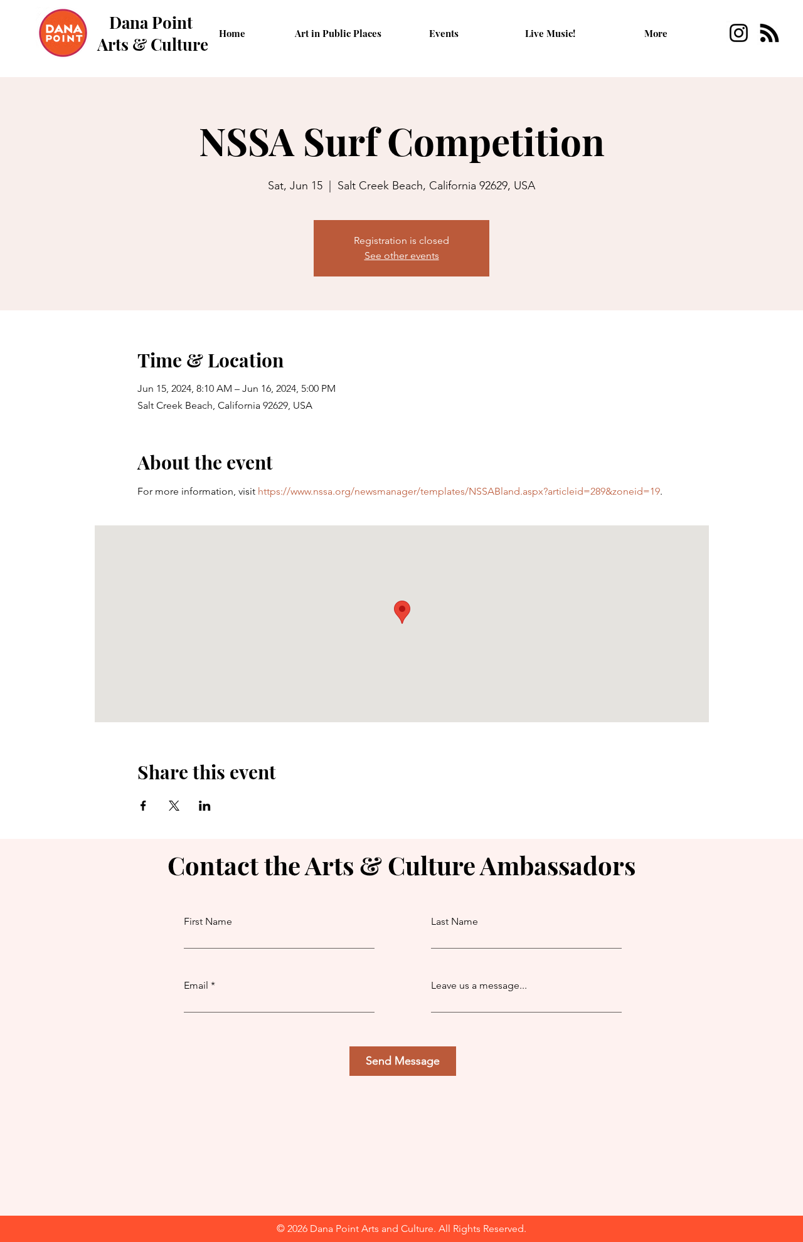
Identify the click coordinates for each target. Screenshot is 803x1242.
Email (196, 986)
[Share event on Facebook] (143, 806)
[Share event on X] (174, 806)
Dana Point (151, 22)
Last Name (454, 922)
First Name (208, 922)
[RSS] (769, 33)
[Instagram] (738, 33)
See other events (401, 255)
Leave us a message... (479, 986)
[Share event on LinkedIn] (205, 806)
